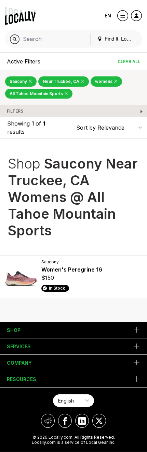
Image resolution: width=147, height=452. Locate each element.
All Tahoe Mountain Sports (37, 93)
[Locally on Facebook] (65, 421)
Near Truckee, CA (61, 81)
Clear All (129, 61)
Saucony (19, 81)
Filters (15, 111)
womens (104, 81)
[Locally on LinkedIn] (82, 421)
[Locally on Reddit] (48, 421)
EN (108, 15)
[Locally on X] (99, 421)
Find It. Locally (120, 39)
